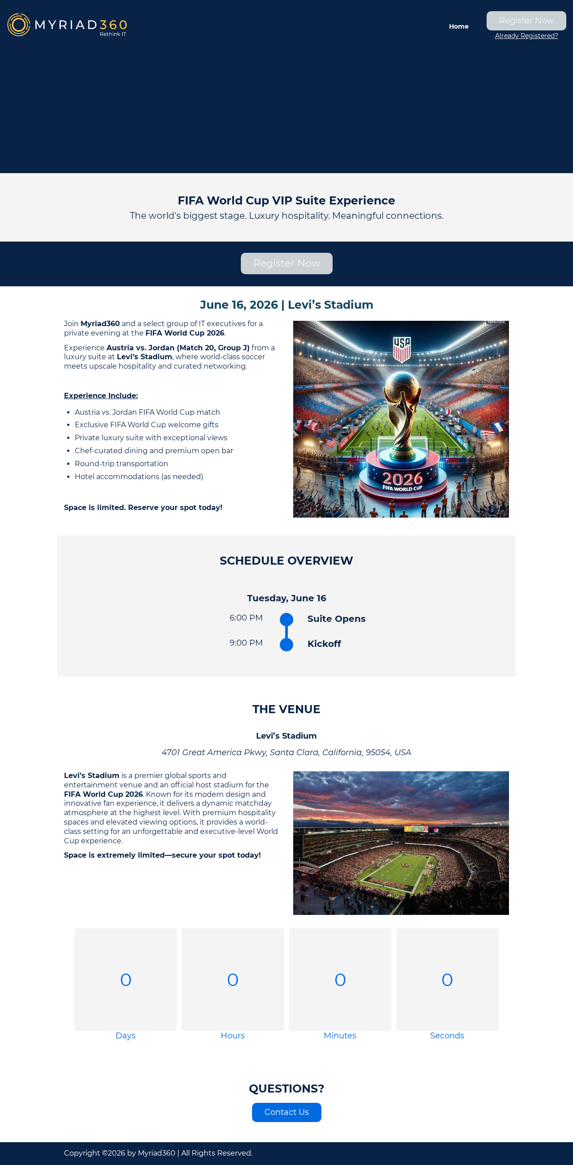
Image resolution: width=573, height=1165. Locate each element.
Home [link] (459, 26)
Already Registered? (526, 36)
